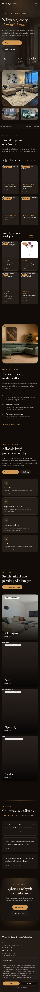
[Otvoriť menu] (36, 4)
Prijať (11, 983)
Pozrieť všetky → (32, 161)
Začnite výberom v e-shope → (11, 425)
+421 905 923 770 (20, 913)
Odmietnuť (28, 983)
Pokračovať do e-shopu (12, 587)
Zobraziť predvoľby (20, 988)
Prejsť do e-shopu (11, 43)
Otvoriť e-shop (20, 907)
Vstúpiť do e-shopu (10, 472)
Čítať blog (25, 472)
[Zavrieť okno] (35, 960)
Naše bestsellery (10, 49)
